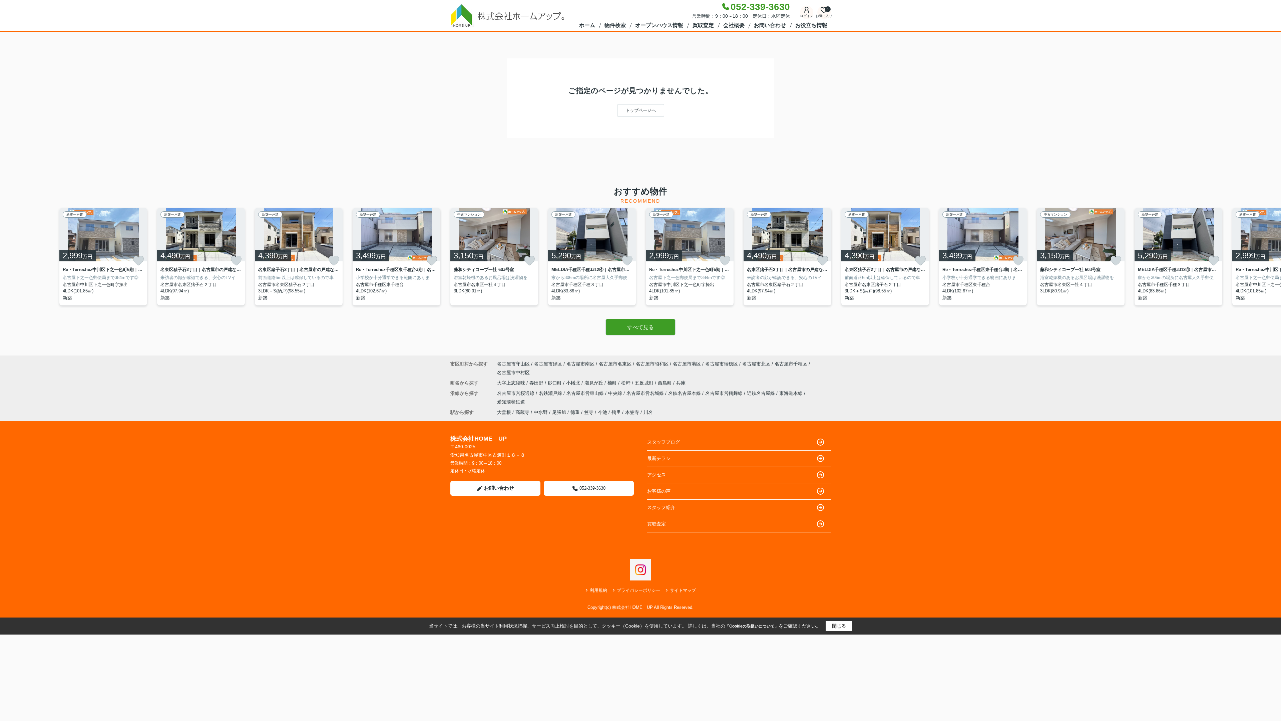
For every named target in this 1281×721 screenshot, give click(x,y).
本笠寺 (632, 412)
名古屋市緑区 (548, 364)
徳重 (575, 412)
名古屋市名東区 (615, 364)
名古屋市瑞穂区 (721, 364)
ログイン (806, 16)
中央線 (615, 393)
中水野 (541, 412)
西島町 (665, 383)
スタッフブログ (663, 442)
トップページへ (640, 110)
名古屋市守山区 (513, 364)
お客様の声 (659, 491)
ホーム (587, 25)
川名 (648, 412)
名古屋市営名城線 (645, 393)
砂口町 (555, 383)
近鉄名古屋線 (761, 393)
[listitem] (494, 256)
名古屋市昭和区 (652, 364)
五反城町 (645, 383)
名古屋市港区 (687, 364)
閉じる (839, 626)
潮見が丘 (594, 383)
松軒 (626, 383)
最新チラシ (659, 458)
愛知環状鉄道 (511, 402)
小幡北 (573, 383)
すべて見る (640, 327)
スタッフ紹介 (661, 507)
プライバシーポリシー (638, 590)
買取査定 (703, 25)
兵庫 (681, 383)
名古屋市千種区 (791, 364)
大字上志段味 (511, 383)
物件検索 (615, 25)
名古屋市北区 (756, 364)
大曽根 (504, 412)
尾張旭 (559, 412)
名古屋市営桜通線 (516, 393)
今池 (602, 412)
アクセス (656, 474)
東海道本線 (791, 393)
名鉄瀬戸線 (551, 393)
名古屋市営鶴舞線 (724, 393)
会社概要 (734, 25)
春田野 (537, 383)
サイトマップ (683, 590)
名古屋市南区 (580, 364)
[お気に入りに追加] (138, 261)
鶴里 (616, 412)
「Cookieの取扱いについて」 (752, 626)
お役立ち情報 (811, 25)
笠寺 (588, 412)
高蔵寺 (522, 412)
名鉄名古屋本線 (685, 393)
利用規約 (598, 590)
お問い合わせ (770, 25)
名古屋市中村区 (513, 372)
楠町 (612, 383)
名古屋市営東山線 (585, 393)
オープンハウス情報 (659, 25)
